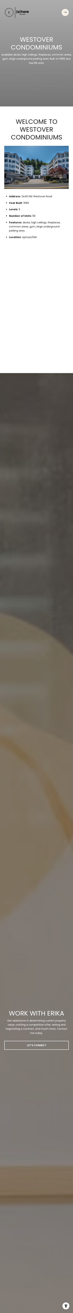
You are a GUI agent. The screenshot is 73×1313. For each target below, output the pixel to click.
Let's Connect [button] (36, 1045)
